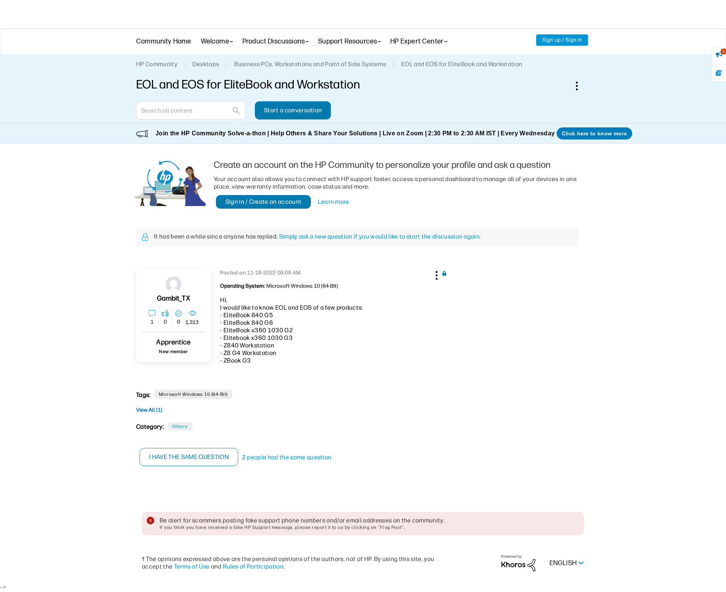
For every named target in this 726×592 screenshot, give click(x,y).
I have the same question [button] (189, 456)
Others (180, 426)
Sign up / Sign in (562, 40)
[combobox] (191, 110)
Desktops (205, 64)
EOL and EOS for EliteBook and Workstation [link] (461, 64)
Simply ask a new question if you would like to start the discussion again (379, 236)
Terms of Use (192, 566)
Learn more (333, 201)
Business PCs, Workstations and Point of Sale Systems (310, 64)
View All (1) (149, 410)
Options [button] (580, 85)
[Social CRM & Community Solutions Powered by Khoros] (518, 562)
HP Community (156, 64)
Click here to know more (594, 133)
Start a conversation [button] (293, 110)
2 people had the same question (287, 457)
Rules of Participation (253, 566)
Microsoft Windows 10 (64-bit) (193, 394)
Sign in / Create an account (263, 201)
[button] (435, 274)
